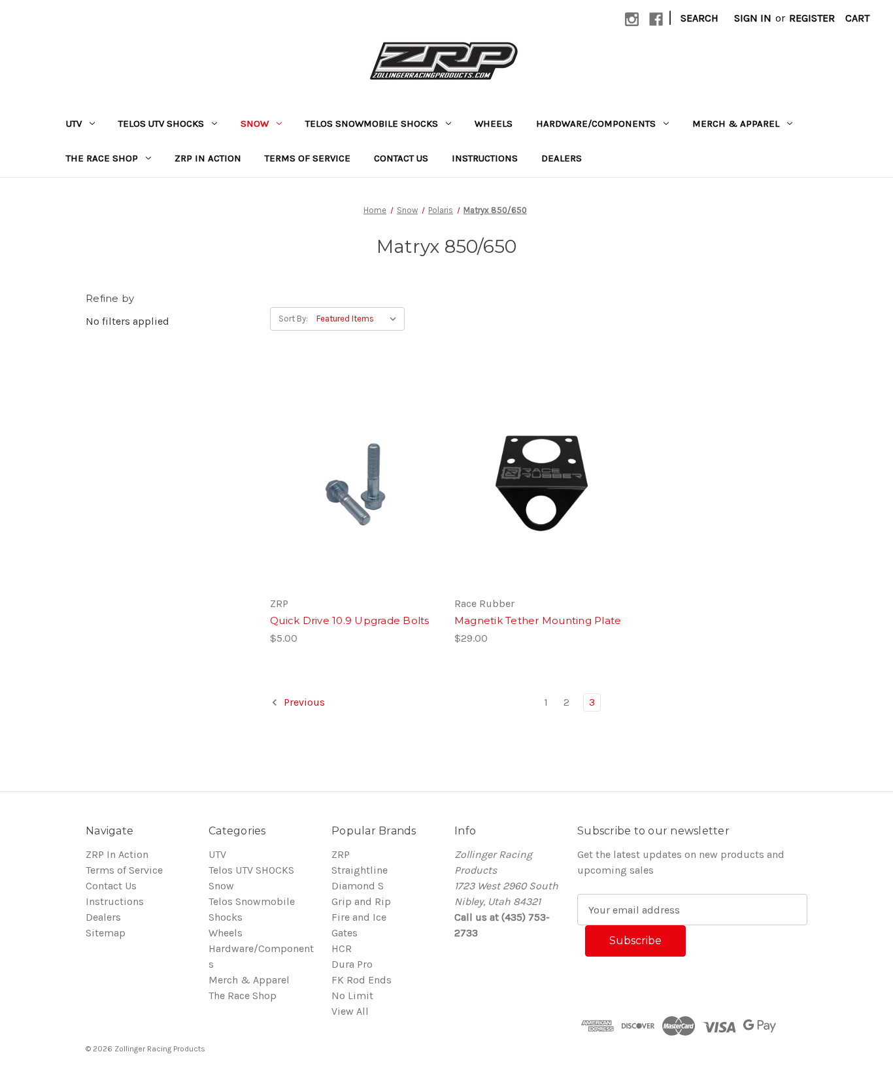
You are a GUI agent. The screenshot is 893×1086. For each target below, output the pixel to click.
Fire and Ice (358, 917)
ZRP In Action (208, 158)
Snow (255, 123)
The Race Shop (102, 158)
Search (699, 18)
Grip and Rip (361, 901)
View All (350, 1011)
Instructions (485, 158)
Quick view (343, 451)
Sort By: (293, 318)
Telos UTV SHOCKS (161, 123)
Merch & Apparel (735, 123)
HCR (341, 948)
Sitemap (106, 933)
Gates (344, 933)
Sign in (752, 18)
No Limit (352, 995)
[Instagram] (632, 19)
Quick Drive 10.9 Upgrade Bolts (350, 620)
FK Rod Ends (361, 980)
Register (812, 18)
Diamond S (357, 886)
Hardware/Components (596, 123)
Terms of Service (307, 158)
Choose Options (354, 504)
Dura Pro (352, 964)
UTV (74, 123)
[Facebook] (656, 19)
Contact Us (401, 158)
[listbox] (359, 319)
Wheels (494, 123)
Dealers (561, 158)
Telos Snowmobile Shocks (371, 123)
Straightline (359, 870)
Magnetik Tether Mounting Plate (538, 620)
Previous (303, 702)
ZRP (340, 854)
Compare (349, 477)
